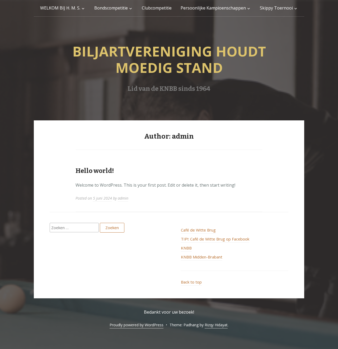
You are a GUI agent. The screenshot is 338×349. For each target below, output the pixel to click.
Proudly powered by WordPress (136, 324)
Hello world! (95, 171)
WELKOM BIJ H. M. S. (60, 8)
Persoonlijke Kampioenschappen (213, 8)
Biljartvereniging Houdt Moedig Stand (169, 59)
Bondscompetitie (111, 8)
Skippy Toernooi (276, 8)
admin (123, 198)
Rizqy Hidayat (216, 324)
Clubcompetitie (157, 8)
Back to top (191, 282)
